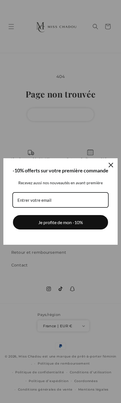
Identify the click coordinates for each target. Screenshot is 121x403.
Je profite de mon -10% (60, 222)
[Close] (111, 165)
